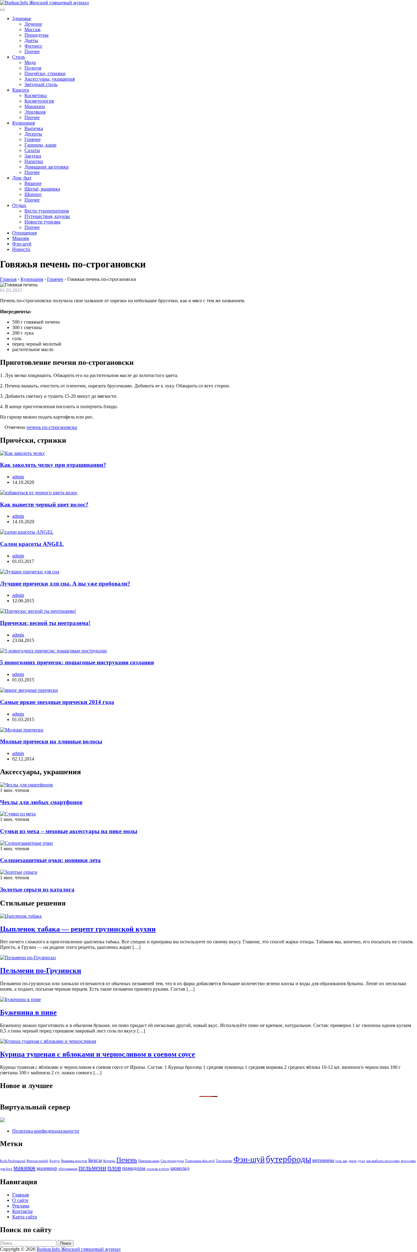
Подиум (32, 68)
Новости (21, 249)
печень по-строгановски (52, 427)
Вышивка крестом (74, 1161)
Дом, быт (21, 177)
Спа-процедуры (172, 1161)
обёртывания (67, 1168)
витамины (323, 1160)
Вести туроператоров (46, 210)
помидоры (133, 1168)
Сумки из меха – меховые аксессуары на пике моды (68, 831)
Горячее (32, 139)
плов (114, 1167)
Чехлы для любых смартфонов (41, 802)
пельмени (92, 1167)
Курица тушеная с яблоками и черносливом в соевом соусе (97, 1054)
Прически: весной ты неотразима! (45, 623)
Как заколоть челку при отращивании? (53, 465)
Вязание (33, 183)
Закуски (32, 155)
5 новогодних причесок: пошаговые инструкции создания (77, 662)
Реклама (20, 1205)
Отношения (24, 232)
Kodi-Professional (12, 1161)
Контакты (22, 1211)
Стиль (18, 57)
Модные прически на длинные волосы (51, 741)
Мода (30, 62)
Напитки (33, 161)
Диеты (31, 40)
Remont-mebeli (37, 1161)
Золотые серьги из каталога (37, 889)
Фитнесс (33, 46)
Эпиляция (34, 111)
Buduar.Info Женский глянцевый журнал (79, 1249)
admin (18, 476)
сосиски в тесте (158, 1168)
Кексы (95, 1160)
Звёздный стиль (40, 84)
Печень (126, 1159)
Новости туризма (42, 221)
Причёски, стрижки (45, 73)
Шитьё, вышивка (42, 188)
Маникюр (34, 106)
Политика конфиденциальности (45, 1131)
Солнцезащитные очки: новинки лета (50, 860)
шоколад (180, 1168)
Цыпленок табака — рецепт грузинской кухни (78, 929)
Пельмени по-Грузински (40, 970)
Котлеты (109, 1161)
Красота (20, 90)
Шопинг (33, 194)
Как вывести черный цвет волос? (44, 504)
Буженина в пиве (28, 1012)
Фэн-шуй (21, 243)
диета (352, 1161)
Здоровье (21, 18)
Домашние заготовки (46, 166)
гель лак (341, 1161)
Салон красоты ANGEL (32, 544)
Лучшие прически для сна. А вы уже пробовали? (65, 583)
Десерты (33, 133)
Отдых (19, 205)
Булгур (54, 1161)
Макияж (20, 238)
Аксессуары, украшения (49, 79)
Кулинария (23, 122)
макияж (24, 1167)
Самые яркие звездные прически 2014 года (57, 702)
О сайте (20, 1200)
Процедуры (36, 35)
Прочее (32, 51)
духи (361, 1161)
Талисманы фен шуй (200, 1161)
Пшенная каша (148, 1161)
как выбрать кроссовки (383, 1161)
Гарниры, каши (40, 144)
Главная (20, 1194)
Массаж (32, 29)
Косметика (35, 95)
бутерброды (288, 1159)
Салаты (32, 150)
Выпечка (33, 128)
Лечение (33, 24)
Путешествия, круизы (47, 216)
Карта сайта (24, 1216)
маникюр (47, 1168)
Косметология (39, 100)
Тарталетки (224, 1161)
